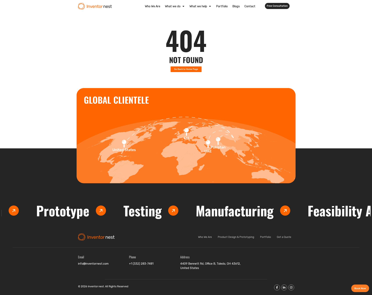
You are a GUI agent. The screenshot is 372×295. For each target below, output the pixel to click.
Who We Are (152, 6)
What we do (172, 6)
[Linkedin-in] (284, 287)
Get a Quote (284, 237)
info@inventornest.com (93, 263)
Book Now (360, 288)
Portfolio (222, 6)
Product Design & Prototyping (236, 237)
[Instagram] (291, 287)
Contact (249, 6)
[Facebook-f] (277, 287)
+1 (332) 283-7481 (141, 263)
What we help (198, 6)
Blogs (236, 6)
